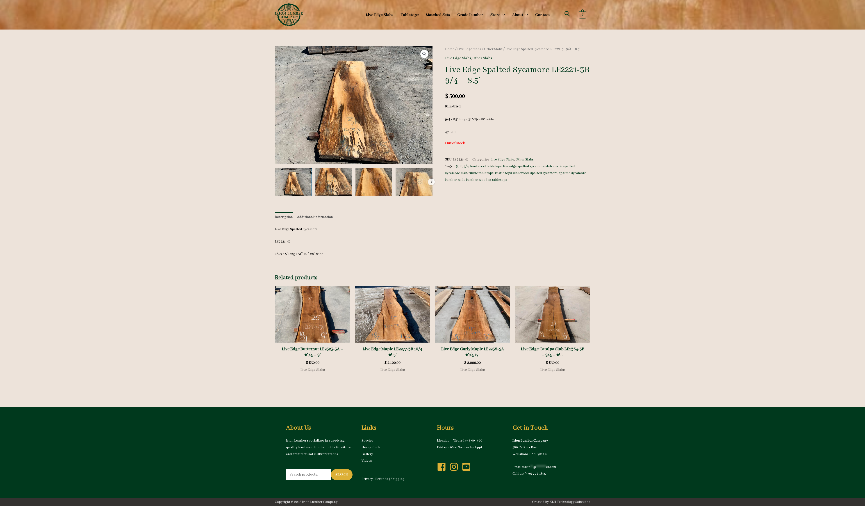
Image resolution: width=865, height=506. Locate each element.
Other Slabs (493, 49)
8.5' (456, 166)
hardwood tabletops (486, 166)
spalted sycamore (544, 173)
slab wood (521, 173)
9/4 (466, 166)
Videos (367, 461)
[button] (567, 13)
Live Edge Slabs (469, 49)
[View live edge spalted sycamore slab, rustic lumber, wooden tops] (293, 182)
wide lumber (468, 180)
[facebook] (443, 466)
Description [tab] (284, 217)
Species (367, 441)
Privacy (367, 479)
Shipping (398, 479)
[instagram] (455, 466)
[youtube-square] (467, 466)
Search (341, 474)
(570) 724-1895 (535, 474)
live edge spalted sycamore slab (527, 166)
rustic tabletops (481, 173)
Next (431, 182)
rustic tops (503, 173)
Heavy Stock (371, 447)
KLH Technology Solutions (570, 502)
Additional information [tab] (315, 217)
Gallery (367, 454)
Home (449, 49)
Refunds (381, 479)
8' (461, 166)
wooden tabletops (493, 180)
